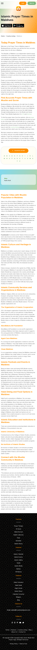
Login (22, 3)
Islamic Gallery (18, 560)
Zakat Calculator (18, 582)
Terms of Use (23, 643)
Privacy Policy (14, 643)
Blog (18, 600)
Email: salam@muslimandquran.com (18, 610)
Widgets (18, 597)
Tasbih (18, 563)
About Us (14, 632)
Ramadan (18, 540)
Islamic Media (18, 566)
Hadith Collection (18, 535)
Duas (18, 537)
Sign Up (32, 3)
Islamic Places (18, 543)
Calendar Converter (18, 594)
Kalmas (18, 569)
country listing (15, 127)
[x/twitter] (23, 623)
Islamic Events (18, 557)
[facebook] (12, 623)
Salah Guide (18, 585)
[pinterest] (17, 623)
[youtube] (20, 623)
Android (29, 114)
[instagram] (14, 623)
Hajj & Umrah (18, 588)
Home (3, 36)
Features (13, 630)
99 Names (18, 572)
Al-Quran (18, 529)
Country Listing (10, 36)
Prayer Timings (18, 526)
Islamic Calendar (18, 554)
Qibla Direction (18, 532)
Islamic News (18, 591)
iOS (23, 114)
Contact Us (22, 632)
